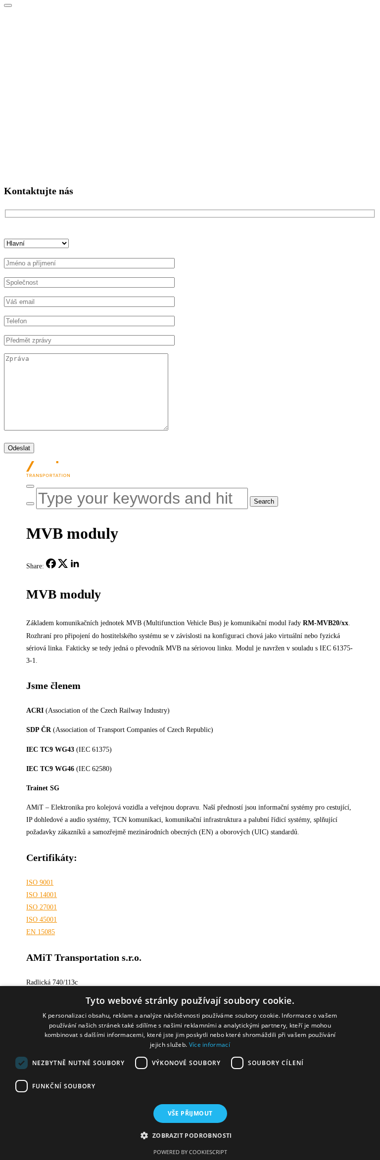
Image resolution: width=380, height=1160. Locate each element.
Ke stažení (38, 142)
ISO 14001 (41, 895)
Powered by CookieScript (190, 1152)
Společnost (39, 20)
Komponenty (42, 81)
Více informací (209, 1044)
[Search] (30, 503)
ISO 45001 (41, 919)
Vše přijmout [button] (190, 1113)
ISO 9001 (39, 882)
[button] (190, 1135)
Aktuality (37, 122)
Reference (37, 101)
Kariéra (34, 40)
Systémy (36, 60)
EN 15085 (40, 932)
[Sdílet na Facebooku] (51, 566)
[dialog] (190, 1073)
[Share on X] (63, 566)
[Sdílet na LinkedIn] (75, 566)
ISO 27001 (41, 907)
